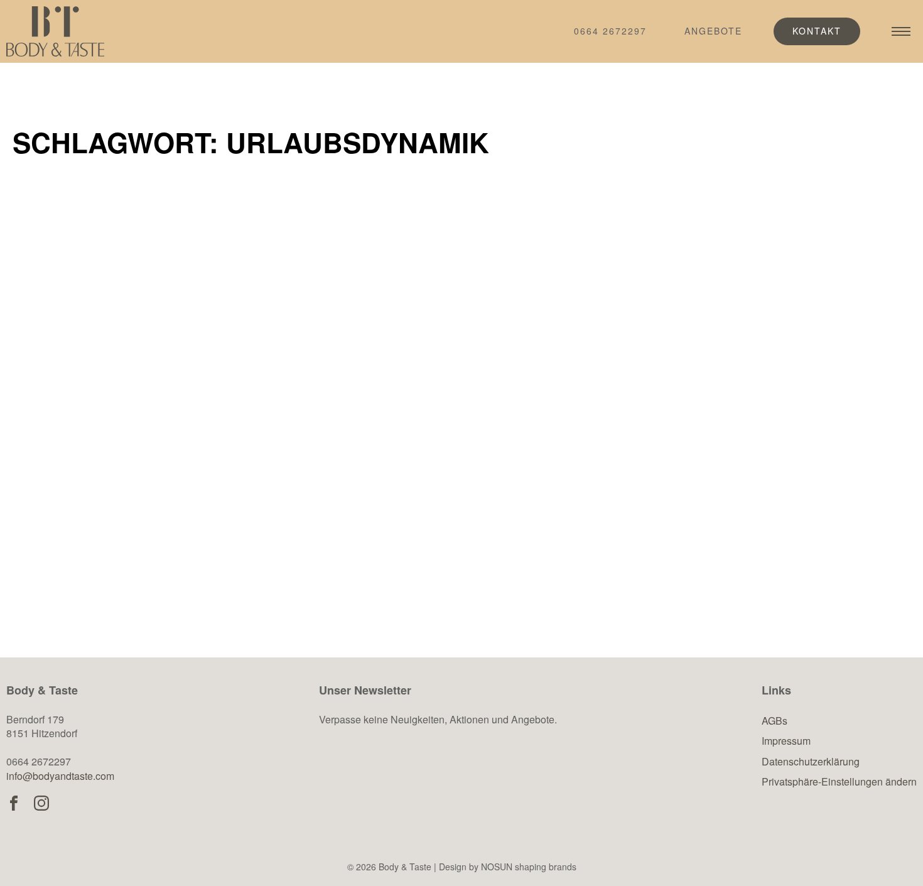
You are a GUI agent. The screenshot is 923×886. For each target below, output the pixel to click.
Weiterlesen (89, 565)
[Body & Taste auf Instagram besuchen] (41, 803)
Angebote (713, 30)
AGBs (774, 720)
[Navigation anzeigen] (901, 31)
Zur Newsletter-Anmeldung (429, 781)
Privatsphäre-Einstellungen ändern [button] (839, 781)
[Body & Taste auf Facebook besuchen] (13, 803)
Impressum (786, 740)
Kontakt (816, 30)
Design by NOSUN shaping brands (507, 866)
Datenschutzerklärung (811, 761)
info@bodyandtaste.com (60, 776)
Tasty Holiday (84, 458)
